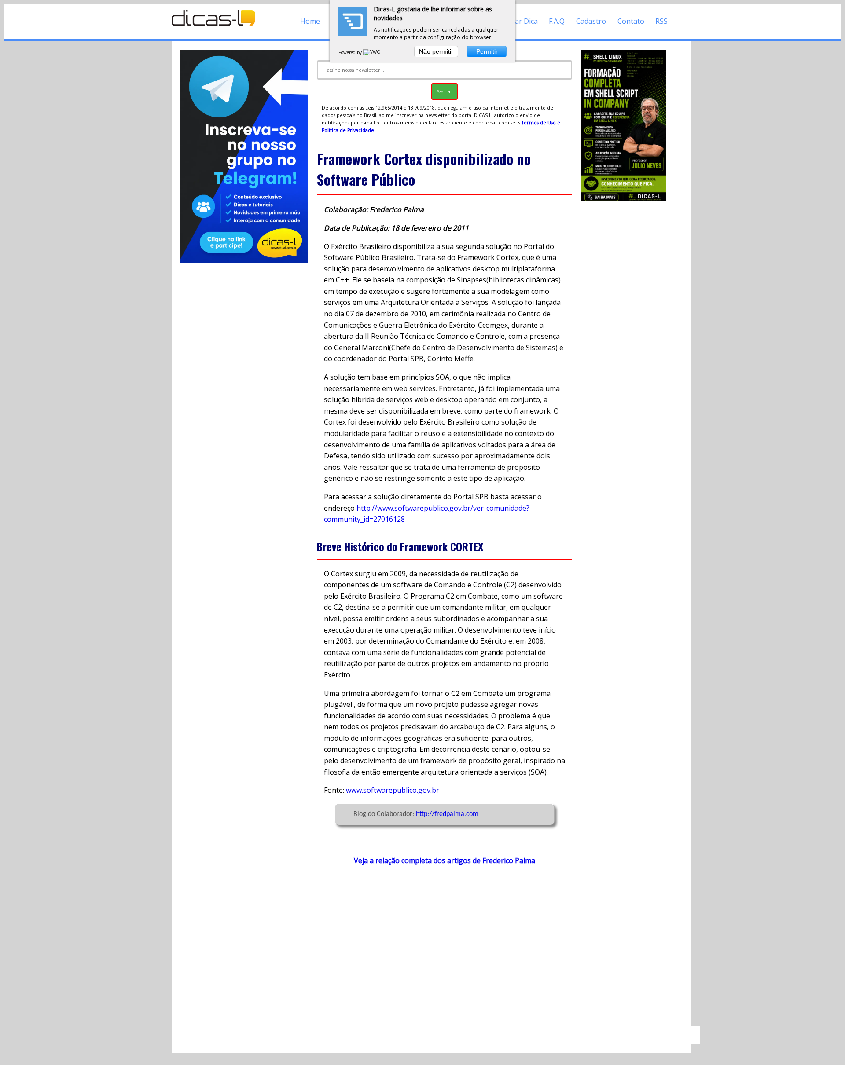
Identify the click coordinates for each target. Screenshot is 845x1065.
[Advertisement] (444, 949)
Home (310, 21)
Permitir (487, 51)
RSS (661, 21)
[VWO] (372, 52)
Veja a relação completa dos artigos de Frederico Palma (444, 860)
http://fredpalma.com (447, 814)
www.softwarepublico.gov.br (392, 790)
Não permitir (436, 51)
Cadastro (591, 21)
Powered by (350, 52)
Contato (630, 21)
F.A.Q (557, 21)
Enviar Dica (519, 21)
